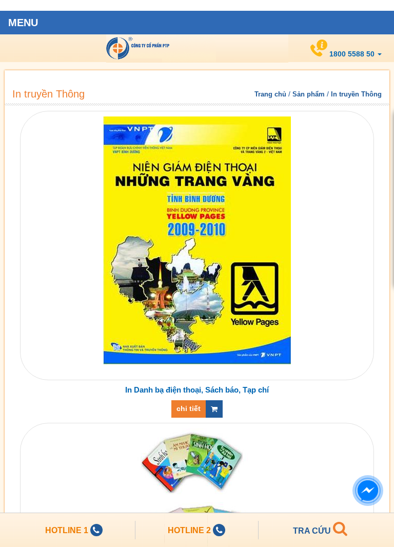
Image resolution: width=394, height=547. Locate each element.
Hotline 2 (190, 530)
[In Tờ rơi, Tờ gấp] (197, 497)
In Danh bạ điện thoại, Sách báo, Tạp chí (197, 389)
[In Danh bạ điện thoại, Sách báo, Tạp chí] (197, 240)
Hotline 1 (67, 530)
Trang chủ (270, 94)
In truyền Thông (197, 48)
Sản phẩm (308, 94)
